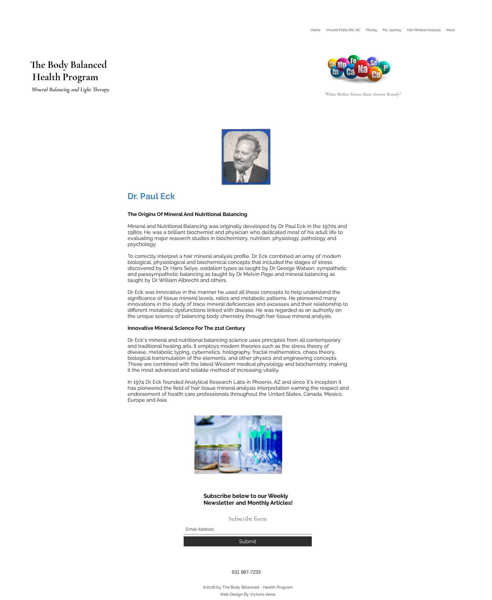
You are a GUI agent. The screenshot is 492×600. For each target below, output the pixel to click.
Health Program (64, 77)
